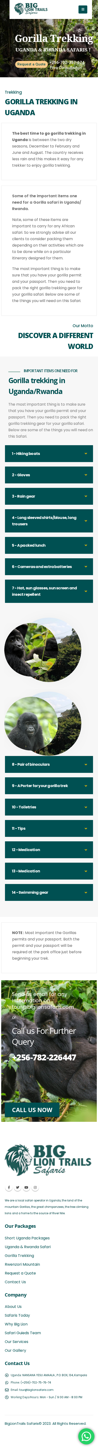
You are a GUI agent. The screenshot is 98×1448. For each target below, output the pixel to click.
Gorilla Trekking (19, 1255)
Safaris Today (17, 1315)
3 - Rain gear (23, 496)
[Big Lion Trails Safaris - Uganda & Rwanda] (31, 8)
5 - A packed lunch (29, 545)
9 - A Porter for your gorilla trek (40, 785)
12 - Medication (26, 849)
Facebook (8, 1187)
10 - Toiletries (24, 807)
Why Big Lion (16, 1324)
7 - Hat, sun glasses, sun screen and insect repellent (44, 591)
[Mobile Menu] (82, 9)
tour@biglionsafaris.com (36, 1390)
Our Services (16, 1341)
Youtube (26, 1187)
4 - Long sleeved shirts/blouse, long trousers (44, 521)
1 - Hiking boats (26, 453)
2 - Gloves (21, 475)
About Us (13, 1306)
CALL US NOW (32, 1110)
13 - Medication (26, 871)
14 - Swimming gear (30, 892)
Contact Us (15, 1282)
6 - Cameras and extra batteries (42, 566)
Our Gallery (15, 1350)
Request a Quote (31, 64)
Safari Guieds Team (23, 1333)
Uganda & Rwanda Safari (28, 1247)
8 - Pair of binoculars (30, 764)
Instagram (35, 1187)
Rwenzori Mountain (22, 1264)
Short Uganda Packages (27, 1238)
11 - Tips (18, 828)
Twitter (17, 1187)
